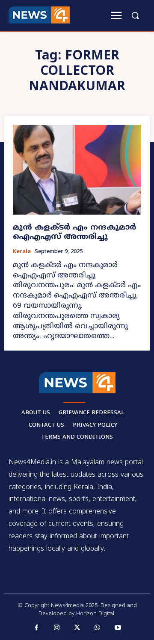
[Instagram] (57, 628)
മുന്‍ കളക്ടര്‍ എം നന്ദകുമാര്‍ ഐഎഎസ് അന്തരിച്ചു (74, 232)
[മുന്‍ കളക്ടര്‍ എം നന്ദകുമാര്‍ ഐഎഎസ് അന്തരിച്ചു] (77, 170)
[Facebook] (36, 628)
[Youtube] (118, 628)
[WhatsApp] (97, 628)
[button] (135, 15)
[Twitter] (77, 628)
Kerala (22, 252)
